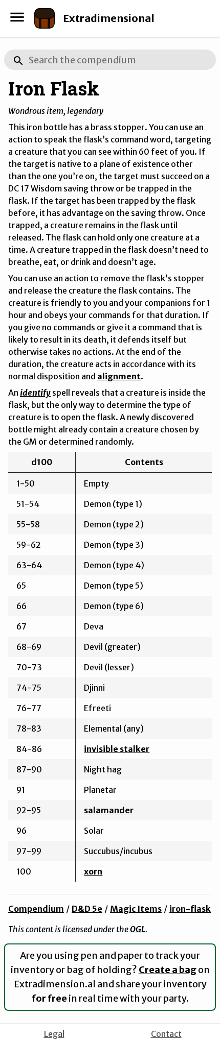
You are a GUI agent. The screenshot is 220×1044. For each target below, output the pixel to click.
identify (35, 392)
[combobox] (110, 60)
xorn (93, 871)
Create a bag (167, 970)
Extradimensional (109, 18)
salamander (109, 810)
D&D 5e (87, 909)
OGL (137, 929)
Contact (166, 1034)
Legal (54, 1034)
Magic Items (136, 909)
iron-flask (190, 909)
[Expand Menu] (17, 17)
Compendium (36, 909)
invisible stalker (116, 749)
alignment (119, 376)
